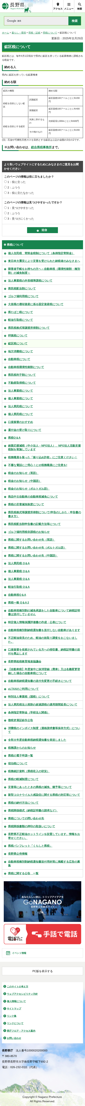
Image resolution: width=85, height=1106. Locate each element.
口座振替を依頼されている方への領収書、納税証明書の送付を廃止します (44, 651)
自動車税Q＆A (17, 594)
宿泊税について (17, 763)
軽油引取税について (20, 319)
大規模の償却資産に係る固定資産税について (35, 304)
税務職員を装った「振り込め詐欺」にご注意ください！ (42, 457)
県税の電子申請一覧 (20, 755)
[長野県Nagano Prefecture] (13, 6)
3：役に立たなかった (21, 192)
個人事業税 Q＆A (19, 571)
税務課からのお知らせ (22, 747)
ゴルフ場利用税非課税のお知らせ (29, 531)
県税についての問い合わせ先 (26, 818)
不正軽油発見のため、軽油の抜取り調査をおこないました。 (42, 639)
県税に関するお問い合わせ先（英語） (31, 539)
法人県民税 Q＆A (19, 563)
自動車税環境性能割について (26, 367)
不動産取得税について (22, 382)
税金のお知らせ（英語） (23, 473)
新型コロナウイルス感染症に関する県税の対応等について (44, 794)
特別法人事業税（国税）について (29, 696)
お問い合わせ (14, 1038)
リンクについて (15, 1023)
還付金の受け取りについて (24, 429)
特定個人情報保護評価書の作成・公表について (37, 622)
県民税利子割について (22, 374)
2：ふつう (14, 187)
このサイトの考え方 (17, 986)
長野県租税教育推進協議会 (24, 661)
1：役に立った (17, 182)
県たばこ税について (20, 312)
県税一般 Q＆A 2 (18, 602)
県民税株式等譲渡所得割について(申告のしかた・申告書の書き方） (44, 514)
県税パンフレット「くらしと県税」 (30, 845)
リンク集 (11, 1016)
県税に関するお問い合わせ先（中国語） (33, 555)
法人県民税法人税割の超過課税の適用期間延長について (42, 704)
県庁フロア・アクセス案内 (21, 1030)
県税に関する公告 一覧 (23, 873)
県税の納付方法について (23, 802)
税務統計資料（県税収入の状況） (29, 771)
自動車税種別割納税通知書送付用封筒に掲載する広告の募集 (44, 863)
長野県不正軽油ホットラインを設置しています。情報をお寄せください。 (44, 836)
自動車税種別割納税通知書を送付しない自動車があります (44, 630)
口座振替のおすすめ (20, 422)
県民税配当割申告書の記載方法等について (34, 524)
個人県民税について (20, 414)
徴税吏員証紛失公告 (20, 720)
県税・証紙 (34, 32)
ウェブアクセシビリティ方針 (22, 994)
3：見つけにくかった (21, 218)
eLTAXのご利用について (23, 688)
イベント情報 (19, 953)
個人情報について (16, 1001)
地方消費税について (20, 351)
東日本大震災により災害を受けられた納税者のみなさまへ (44, 260)
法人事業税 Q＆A (19, 578)
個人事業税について (20, 398)
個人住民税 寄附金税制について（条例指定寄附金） (41, 253)
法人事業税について (20, 390)
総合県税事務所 (41, 147)
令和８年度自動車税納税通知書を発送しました (37, 739)
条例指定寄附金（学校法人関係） (29, 712)
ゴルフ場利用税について (23, 296)
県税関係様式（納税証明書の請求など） (33, 810)
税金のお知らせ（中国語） (24, 480)
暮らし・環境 (19, 32)
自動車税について (19, 359)
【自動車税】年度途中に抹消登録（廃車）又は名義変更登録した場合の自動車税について (44, 671)
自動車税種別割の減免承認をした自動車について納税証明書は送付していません (44, 612)
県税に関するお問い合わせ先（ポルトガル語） (37, 547)
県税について (50, 32)
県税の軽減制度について (23, 779)
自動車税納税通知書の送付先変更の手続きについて (40, 680)
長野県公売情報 (17, 853)
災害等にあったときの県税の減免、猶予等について (40, 787)
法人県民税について (20, 406)
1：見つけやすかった (21, 207)
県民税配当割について (22, 288)
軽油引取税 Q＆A (19, 586)
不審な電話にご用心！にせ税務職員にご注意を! (37, 465)
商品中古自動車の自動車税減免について (33, 496)
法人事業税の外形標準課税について (30, 280)
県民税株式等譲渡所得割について (29, 327)
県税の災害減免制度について (26, 504)
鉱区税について (17, 343)
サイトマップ (14, 1008)
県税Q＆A (14, 437)
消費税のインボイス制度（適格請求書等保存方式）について (44, 730)
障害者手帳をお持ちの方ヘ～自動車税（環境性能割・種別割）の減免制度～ (44, 270)
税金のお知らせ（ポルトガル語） (29, 488)
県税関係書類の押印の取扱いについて (31, 826)
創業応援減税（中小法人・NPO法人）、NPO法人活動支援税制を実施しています (44, 447)
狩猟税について (17, 335)
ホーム (5, 32)
